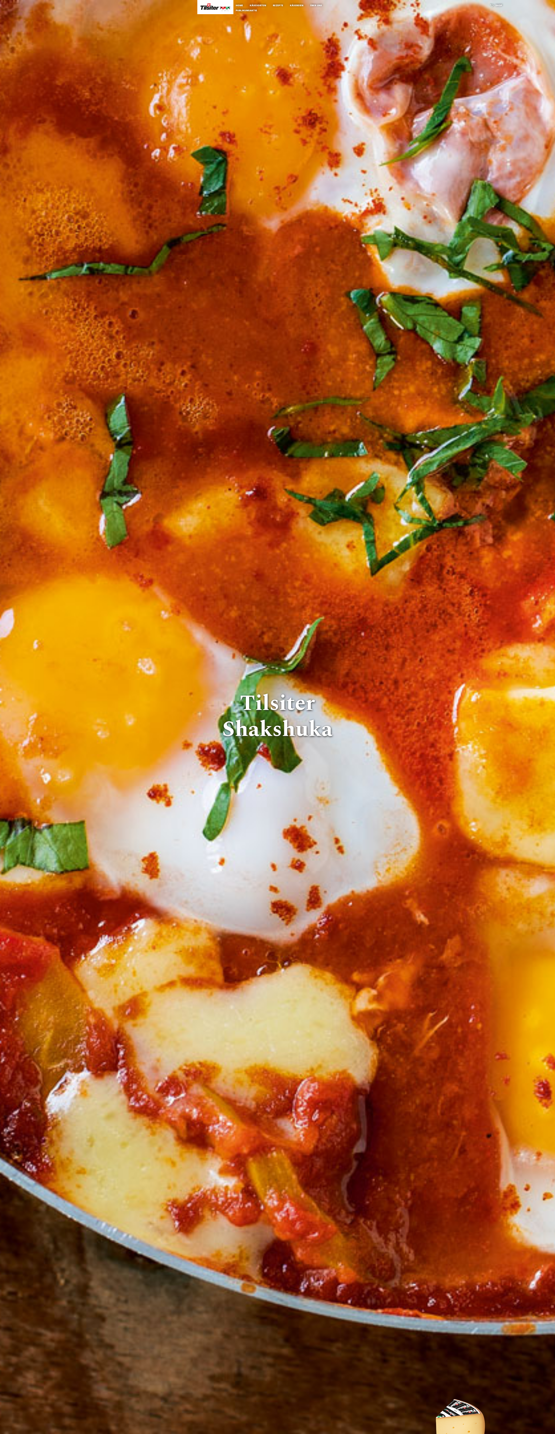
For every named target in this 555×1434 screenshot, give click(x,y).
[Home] (215, 7)
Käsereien (296, 5)
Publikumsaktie (246, 10)
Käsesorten (258, 5)
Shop (498, 5)
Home (239, 5)
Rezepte (278, 5)
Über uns (316, 5)
